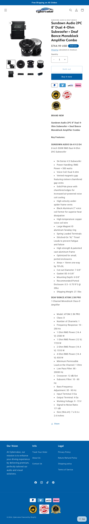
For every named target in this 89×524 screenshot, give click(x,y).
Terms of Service (65, 470)
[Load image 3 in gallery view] (30, 64)
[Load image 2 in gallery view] (20, 64)
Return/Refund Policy (67, 458)
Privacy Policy (64, 452)
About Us (36, 458)
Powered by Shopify (28, 517)
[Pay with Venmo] (62, 85)
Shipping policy (65, 464)
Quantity (54, 54)
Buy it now (67, 77)
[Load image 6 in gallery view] (20, 74)
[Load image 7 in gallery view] (30, 74)
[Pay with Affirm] (70, 85)
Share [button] (56, 424)
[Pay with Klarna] (78, 85)
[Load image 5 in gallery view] (11, 74)
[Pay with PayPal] (54, 85)
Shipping (54, 50)
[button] (6, 10)
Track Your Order (39, 452)
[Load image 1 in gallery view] (11, 64)
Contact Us (37, 464)
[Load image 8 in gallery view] (40, 74)
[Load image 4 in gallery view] (40, 64)
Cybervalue (17, 517)
